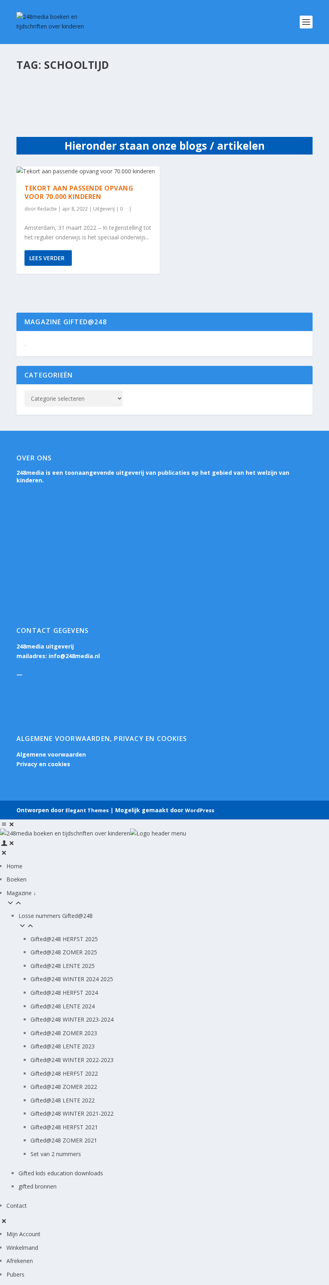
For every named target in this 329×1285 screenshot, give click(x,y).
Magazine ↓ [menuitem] (21, 893)
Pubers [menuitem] (15, 1274)
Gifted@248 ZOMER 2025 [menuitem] (63, 952)
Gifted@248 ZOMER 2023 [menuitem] (63, 1033)
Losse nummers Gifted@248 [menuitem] (55, 916)
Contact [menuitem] (16, 1205)
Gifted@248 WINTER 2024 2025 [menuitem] (71, 979)
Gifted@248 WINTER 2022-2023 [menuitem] (72, 1060)
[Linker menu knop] (8, 824)
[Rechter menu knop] (8, 843)
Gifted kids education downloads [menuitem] (60, 1173)
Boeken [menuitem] (16, 879)
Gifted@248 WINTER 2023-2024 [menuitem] (72, 1019)
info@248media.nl (74, 656)
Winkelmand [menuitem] (22, 1247)
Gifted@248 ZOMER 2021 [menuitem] (63, 1140)
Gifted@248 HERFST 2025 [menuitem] (64, 939)
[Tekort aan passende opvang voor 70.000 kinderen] (88, 171)
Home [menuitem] (14, 866)
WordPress (199, 810)
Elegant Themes (87, 810)
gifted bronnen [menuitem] (37, 1186)
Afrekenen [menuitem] (19, 1261)
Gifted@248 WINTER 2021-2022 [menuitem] (72, 1113)
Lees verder (47, 258)
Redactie (47, 208)
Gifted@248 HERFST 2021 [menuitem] (64, 1127)
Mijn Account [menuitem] (23, 1234)
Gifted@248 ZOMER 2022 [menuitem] (63, 1086)
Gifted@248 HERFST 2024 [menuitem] (64, 992)
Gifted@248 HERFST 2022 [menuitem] (64, 1073)
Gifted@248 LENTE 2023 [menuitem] (62, 1046)
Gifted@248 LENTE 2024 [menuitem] (62, 1006)
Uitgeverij (104, 208)
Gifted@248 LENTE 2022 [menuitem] (62, 1100)
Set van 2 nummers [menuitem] (55, 1154)
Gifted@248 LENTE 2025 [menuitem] (62, 966)
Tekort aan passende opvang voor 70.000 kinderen (78, 192)
